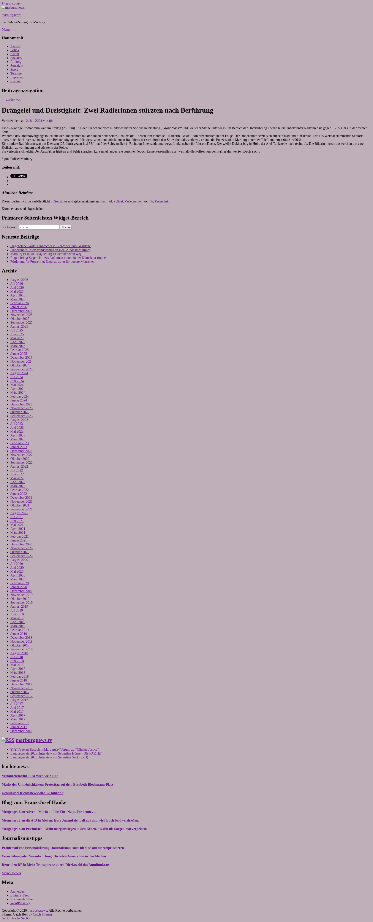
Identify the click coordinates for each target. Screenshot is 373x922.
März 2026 (17, 299)
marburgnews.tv (34, 740)
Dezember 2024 (21, 357)
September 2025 (21, 322)
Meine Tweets (11, 873)
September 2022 (21, 462)
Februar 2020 (19, 583)
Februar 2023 (19, 443)
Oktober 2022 (19, 458)
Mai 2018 (17, 665)
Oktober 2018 (19, 645)
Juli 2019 (16, 610)
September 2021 (21, 509)
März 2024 (17, 392)
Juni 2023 (17, 427)
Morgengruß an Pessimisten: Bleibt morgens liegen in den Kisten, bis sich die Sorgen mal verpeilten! (74, 829)
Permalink (162, 201)
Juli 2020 (16, 563)
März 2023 (17, 439)
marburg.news (11, 15)
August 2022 (19, 466)
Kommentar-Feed (22, 899)
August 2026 (19, 280)
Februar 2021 (19, 536)
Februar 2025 (19, 350)
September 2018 (21, 649)
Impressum (17, 77)
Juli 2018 (16, 657)
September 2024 (21, 369)
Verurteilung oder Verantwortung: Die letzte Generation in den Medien (54, 856)
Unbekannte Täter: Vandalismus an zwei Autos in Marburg (50, 250)
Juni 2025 (17, 334)
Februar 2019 (19, 630)
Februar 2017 (19, 723)
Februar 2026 (19, 303)
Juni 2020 (17, 567)
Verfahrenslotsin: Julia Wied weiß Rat (30, 776)
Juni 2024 (17, 381)
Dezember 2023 (21, 404)
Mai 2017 (17, 711)
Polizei (118, 201)
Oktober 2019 (19, 598)
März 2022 (17, 486)
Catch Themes (42, 914)
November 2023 (21, 408)
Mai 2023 (17, 431)
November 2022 (21, 455)
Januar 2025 (18, 353)
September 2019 (21, 602)
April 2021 (17, 528)
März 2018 (17, 672)
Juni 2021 (17, 521)
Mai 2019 (17, 618)
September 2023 (21, 416)
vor (20, 99)
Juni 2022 (17, 474)
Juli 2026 (16, 283)
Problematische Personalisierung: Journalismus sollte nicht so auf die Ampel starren (63, 848)
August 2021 (19, 513)
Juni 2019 (17, 614)
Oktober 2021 (19, 505)
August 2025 (19, 326)
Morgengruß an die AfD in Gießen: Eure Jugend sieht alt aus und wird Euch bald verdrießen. (70, 820)
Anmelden (17, 891)
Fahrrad (106, 201)
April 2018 (17, 668)
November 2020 (21, 548)
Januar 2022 (18, 493)
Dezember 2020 (21, 544)
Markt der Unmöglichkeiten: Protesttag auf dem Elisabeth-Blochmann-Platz (57, 784)
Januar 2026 (18, 307)
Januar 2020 (18, 587)
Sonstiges (16, 65)
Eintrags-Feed (19, 895)
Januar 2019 (18, 633)
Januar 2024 (18, 400)
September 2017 (21, 696)
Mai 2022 (17, 478)
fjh (51, 121)
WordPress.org (20, 903)
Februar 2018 (19, 676)
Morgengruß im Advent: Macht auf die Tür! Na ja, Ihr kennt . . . (49, 812)
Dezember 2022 (21, 451)
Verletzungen (133, 201)
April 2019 (17, 622)
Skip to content (12, 3)
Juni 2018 (17, 661)
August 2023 (19, 420)
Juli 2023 (16, 423)
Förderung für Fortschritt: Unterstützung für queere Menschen (52, 261)
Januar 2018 (18, 680)
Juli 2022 (16, 470)
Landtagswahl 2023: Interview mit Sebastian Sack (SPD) (49, 757)
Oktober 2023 (19, 412)
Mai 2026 (17, 291)
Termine (16, 73)
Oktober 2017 (19, 692)
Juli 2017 (16, 703)
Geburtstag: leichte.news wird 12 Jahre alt (32, 793)
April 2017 (17, 715)
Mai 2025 (17, 338)
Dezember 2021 (21, 497)
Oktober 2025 (19, 318)
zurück (8, 99)
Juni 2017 (17, 707)
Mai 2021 (17, 525)
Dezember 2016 (21, 731)
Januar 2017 (18, 727)
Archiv (15, 46)
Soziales (16, 58)
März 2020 (17, 579)
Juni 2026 (17, 287)
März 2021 (17, 532)
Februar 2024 (19, 396)
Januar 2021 (18, 540)
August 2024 (19, 373)
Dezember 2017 (21, 684)
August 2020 (19, 560)
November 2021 (21, 501)
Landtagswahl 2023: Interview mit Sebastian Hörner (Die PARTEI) (56, 753)
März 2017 (17, 719)
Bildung (15, 62)
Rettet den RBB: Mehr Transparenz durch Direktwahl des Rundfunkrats (55, 864)
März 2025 (17, 346)
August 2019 (19, 606)
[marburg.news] (13, 7)
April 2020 (17, 575)
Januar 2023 (18, 447)
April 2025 (17, 342)
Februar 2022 (19, 490)
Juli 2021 (16, 517)
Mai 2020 (17, 571)
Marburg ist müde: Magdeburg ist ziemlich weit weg (46, 254)
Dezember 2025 (21, 311)
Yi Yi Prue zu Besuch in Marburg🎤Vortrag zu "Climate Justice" (54, 749)
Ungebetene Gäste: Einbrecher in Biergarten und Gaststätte (50, 246)
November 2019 (21, 595)
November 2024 (21, 361)
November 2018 (21, 641)
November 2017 (21, 688)
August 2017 (19, 700)
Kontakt (15, 81)
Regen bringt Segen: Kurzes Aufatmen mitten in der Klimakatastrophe (58, 258)
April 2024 (17, 388)
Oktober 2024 (19, 365)
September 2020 (21, 556)
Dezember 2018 (21, 637)
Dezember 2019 (21, 591)
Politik (14, 50)
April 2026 (17, 295)
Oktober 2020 (19, 552)
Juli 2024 (16, 377)
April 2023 (17, 435)
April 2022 (17, 482)
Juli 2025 (16, 330)
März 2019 (17, 626)
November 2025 (21, 315)
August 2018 (19, 653)
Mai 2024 (17, 385)
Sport (14, 69)
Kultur (14, 54)
